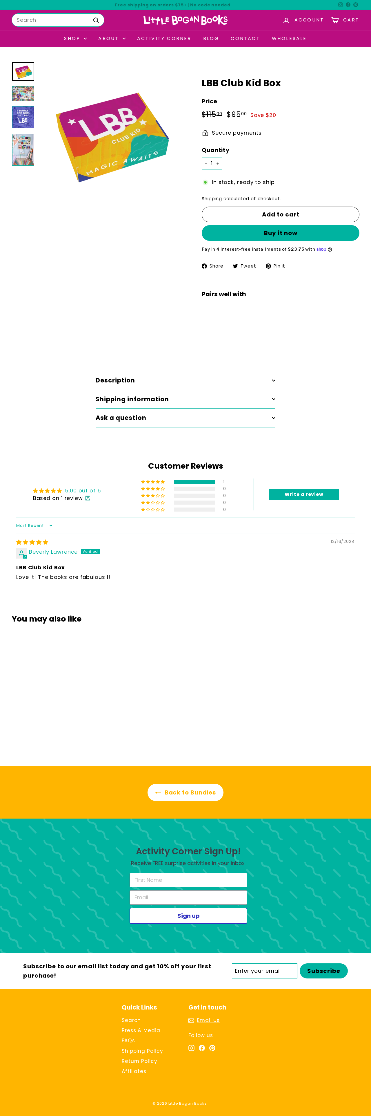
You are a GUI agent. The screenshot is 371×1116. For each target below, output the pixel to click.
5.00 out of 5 (83, 490)
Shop (73, 38)
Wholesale (289, 38)
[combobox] (58, 20)
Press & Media (141, 1030)
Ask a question (121, 417)
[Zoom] (110, 133)
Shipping (212, 199)
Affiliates (134, 1071)
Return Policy (139, 1061)
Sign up (188, 916)
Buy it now (280, 233)
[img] (32, 542)
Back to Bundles (189, 792)
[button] (153, 482)
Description (115, 380)
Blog (211, 38)
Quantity (216, 150)
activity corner (164, 38)
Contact (245, 38)
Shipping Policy (142, 1051)
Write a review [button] (304, 494)
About (109, 38)
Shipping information (132, 399)
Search (131, 1020)
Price (209, 101)
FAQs (128, 1040)
